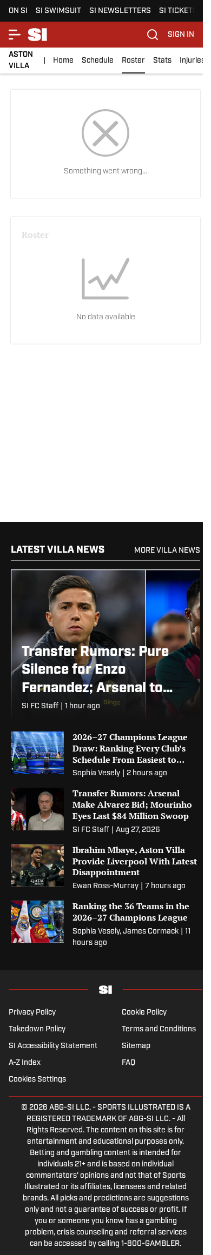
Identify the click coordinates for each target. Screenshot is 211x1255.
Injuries (192, 61)
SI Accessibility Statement (53, 1046)
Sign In (181, 35)
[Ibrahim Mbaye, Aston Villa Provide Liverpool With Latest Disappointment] (105, 868)
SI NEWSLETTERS (120, 11)
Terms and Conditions (159, 1029)
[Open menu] (15, 34)
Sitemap (136, 1046)
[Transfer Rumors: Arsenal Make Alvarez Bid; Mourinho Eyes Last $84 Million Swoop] (105, 811)
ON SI (18, 11)
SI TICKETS (178, 11)
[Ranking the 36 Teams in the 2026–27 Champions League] (105, 925)
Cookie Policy (144, 1013)
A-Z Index (25, 1063)
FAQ (128, 1063)
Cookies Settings (37, 1080)
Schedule (98, 61)
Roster (133, 61)
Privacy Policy (32, 1013)
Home (63, 61)
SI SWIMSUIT (58, 11)
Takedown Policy (37, 1029)
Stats (162, 61)
